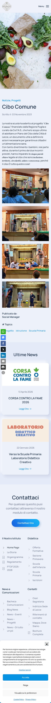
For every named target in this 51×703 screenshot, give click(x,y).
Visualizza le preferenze (25, 693)
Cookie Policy (19, 699)
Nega (25, 685)
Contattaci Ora (26, 523)
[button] (46, 644)
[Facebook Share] (3, 343)
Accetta (25, 677)
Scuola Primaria (37, 330)
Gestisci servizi (25, 670)
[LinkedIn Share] (3, 355)
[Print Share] (3, 367)
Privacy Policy (31, 699)
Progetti (16, 100)
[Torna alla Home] (6, 6)
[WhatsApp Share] (3, 331)
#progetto (8, 330)
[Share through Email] (3, 361)
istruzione (21, 330)
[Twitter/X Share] (3, 349)
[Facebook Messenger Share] (3, 337)
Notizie (6, 100)
